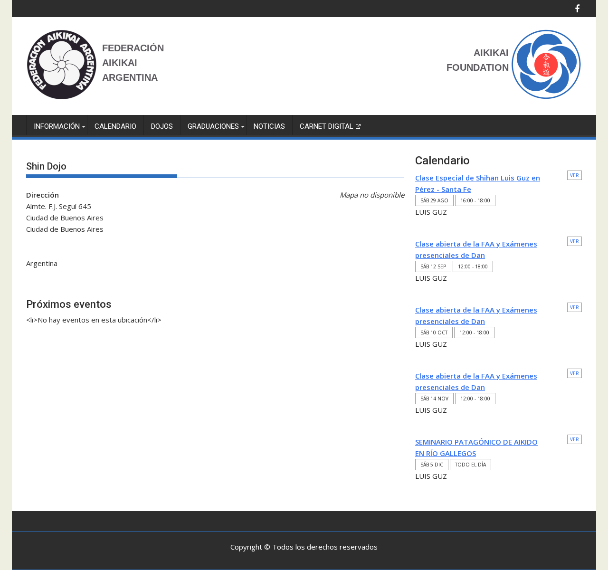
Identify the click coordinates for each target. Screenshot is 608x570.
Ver (574, 175)
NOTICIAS (269, 126)
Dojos (162, 126)
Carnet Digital (326, 126)
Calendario (115, 126)
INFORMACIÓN (57, 126)
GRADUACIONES (213, 126)
